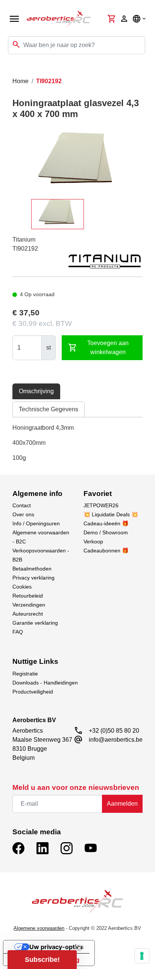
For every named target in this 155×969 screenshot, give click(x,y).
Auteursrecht (27, 614)
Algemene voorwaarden (39, 928)
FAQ (17, 632)
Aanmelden (122, 803)
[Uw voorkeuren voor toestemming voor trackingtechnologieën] (142, 956)
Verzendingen (28, 605)
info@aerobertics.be (116, 739)
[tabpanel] (77, 442)
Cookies (22, 587)
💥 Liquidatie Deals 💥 (111, 514)
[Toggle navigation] (10, 69)
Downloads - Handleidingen (45, 683)
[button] (42, 959)
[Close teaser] (79, 948)
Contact (21, 505)
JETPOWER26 (101, 505)
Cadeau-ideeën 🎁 (106, 523)
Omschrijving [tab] (36, 391)
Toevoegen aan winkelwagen (98, 347)
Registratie (25, 674)
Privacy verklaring (33, 578)
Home (20, 81)
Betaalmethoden (32, 569)
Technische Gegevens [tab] (48, 409)
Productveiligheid (32, 692)
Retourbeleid (27, 596)
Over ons (23, 514)
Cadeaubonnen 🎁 (106, 551)
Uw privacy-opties (56, 947)
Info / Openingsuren (36, 523)
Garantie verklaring (35, 623)
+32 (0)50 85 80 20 (114, 730)
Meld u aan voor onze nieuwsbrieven (75, 787)
